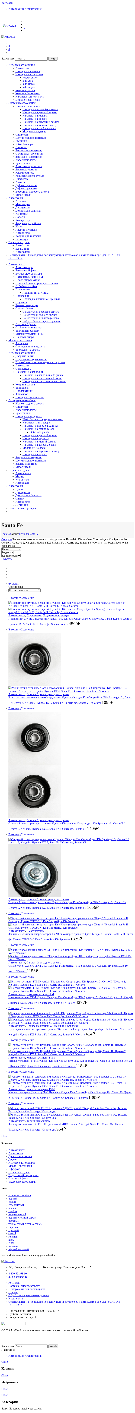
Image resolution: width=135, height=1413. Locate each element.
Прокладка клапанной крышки (41, 298)
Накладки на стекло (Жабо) (38, 428)
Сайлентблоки (24, 308)
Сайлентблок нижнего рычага (40, 317)
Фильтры (13, 583)
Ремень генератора (26, 305)
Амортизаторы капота (28, 166)
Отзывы (13, 1292)
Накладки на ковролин (29, 74)
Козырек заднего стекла (29, 175)
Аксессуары (15, 197)
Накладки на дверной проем (39, 112)
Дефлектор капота (26, 188)
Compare (6, 539)
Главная (6, 533)
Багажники (22, 248)
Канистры (21, 213)
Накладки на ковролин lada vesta (42, 378)
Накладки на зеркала (34, 115)
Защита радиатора (26, 169)
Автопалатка (23, 473)
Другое (12, 1159)
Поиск (53, 58)
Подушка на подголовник (31, 359)
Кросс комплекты (26, 159)
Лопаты (20, 216)
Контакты (14, 1282)
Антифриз (21, 343)
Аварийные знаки (26, 229)
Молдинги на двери (34, 131)
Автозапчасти (16, 264)
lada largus (28, 87)
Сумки (19, 489)
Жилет (19, 226)
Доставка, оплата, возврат (24, 1285)
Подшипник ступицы (35, 292)
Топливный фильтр (27, 330)
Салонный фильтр (26, 324)
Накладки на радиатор (35, 438)
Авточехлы (22, 68)
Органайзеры (23, 368)
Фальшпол (21, 393)
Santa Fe (33, 533)
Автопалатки (23, 251)
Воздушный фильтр (27, 270)
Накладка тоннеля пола (29, 96)
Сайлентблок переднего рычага (41, 321)
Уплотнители (23, 194)
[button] (27, 597)
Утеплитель (22, 479)
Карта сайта (15, 1298)
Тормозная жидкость (27, 349)
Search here (8, 58)
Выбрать (6, 558)
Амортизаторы (24, 267)
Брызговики (22, 163)
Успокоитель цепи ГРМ (29, 333)
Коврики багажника (27, 93)
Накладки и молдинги (28, 106)
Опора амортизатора (27, 279)
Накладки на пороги (34, 118)
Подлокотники (24, 390)
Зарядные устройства (28, 223)
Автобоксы (22, 245)
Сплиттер (21, 147)
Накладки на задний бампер (39, 125)
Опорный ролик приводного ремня (36, 283)
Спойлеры (21, 134)
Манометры (22, 204)
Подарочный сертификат (23, 508)
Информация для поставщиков (26, 1289)
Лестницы (21, 239)
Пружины (21, 302)
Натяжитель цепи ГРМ (29, 276)
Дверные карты (24, 355)
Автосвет (21, 182)
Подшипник (22, 289)
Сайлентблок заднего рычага (39, 314)
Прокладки (22, 295)
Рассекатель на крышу (28, 150)
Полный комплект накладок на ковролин (40, 362)
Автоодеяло (22, 232)
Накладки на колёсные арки (39, 128)
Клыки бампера (24, 172)
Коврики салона (25, 90)
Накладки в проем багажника (40, 109)
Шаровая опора (24, 336)
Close (4, 1136)
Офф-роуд (14, 1168)
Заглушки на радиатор (28, 156)
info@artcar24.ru (17, 1276)
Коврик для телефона (28, 235)
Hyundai (24, 533)
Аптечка (20, 201)
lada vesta (27, 80)
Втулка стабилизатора (28, 273)
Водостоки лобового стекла (32, 191)
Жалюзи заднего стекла (29, 403)
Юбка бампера (24, 144)
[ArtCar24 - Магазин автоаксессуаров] (9, 25)
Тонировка (21, 387)
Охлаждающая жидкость (30, 346)
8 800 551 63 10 (17, 1273)
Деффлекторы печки (27, 99)
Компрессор (22, 220)
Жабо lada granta (39, 432)
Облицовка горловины (29, 153)
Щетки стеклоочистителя (30, 137)
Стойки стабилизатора (29, 327)
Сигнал (19, 498)
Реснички (21, 140)
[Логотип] (8, 1261)
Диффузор (21, 178)
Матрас (19, 476)
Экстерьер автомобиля (22, 102)
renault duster (29, 77)
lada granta (28, 83)
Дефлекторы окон (26, 185)
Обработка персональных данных (28, 1295)
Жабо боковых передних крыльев (42, 419)
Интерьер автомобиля (21, 64)
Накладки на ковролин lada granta (42, 374)
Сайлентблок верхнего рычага (40, 311)
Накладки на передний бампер (40, 121)
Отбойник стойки (26, 286)
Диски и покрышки (20, 1156)
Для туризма (22, 207)
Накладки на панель (27, 71)
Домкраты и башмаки (28, 210)
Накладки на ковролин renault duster (44, 381)
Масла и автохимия (20, 340)
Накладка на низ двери (36, 422)
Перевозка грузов (19, 242)
